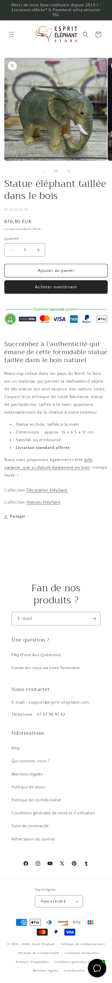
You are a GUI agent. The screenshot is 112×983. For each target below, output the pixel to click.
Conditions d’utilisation (82, 953)
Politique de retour (28, 787)
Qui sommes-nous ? (30, 761)
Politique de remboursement (83, 944)
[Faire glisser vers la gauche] (43, 171)
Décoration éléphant (46, 490)
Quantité (11, 239)
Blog (15, 748)
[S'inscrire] (94, 618)
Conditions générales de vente (77, 962)
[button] (11, 34)
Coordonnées (74, 970)
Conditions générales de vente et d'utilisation (53, 813)
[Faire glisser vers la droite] (68, 171)
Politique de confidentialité (36, 800)
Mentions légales (27, 774)
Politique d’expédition (32, 962)
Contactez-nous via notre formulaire (45, 668)
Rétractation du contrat (33, 839)
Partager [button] (18, 516)
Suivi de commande (30, 826)
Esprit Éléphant (43, 944)
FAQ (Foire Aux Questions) (36, 655)
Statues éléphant (43, 502)
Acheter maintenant (56, 287)
